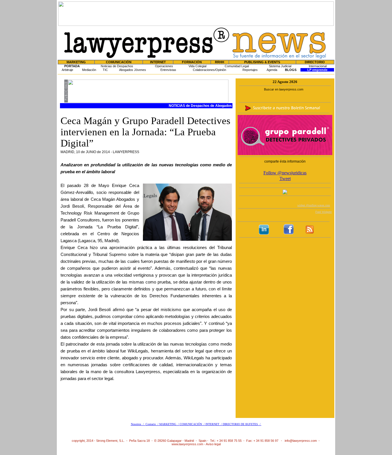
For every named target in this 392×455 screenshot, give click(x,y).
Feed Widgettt (323, 211)
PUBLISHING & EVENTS (262, 62)
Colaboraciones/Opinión (209, 70)
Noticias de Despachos (117, 66)
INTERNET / (214, 424)
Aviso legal (213, 444)
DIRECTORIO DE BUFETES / (242, 424)
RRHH (219, 62)
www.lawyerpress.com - (189, 444)
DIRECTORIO (315, 62)
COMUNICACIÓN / (192, 424)
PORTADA (72, 66)
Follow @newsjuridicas (284, 172)
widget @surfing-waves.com (313, 205)
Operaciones (164, 66)
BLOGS (290, 70)
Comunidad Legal (237, 66)
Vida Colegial (197, 66)
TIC (105, 70)
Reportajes (250, 70)
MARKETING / (169, 424)
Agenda (272, 70)
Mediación (89, 70)
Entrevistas (168, 70)
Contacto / (152, 424)
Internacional (318, 66)
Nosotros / (138, 424)
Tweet (285, 178)
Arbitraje (67, 70)
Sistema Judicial (280, 66)
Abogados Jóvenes (132, 70)
